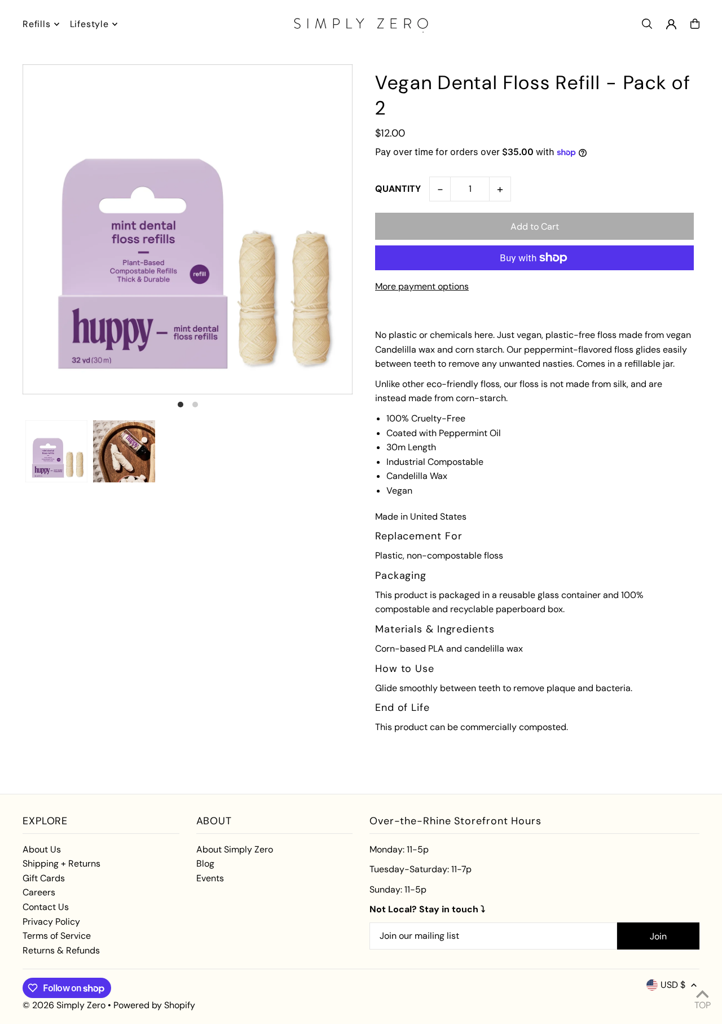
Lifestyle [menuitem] (89, 24)
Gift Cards (44, 878)
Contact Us (46, 907)
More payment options (422, 286)
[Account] (671, 24)
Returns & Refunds (61, 950)
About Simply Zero (234, 849)
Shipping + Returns (61, 863)
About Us (42, 849)
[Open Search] (647, 24)
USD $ (673, 985)
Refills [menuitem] (37, 24)
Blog (205, 863)
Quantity (398, 189)
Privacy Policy (51, 922)
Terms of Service (57, 936)
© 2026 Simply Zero (64, 1005)
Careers (39, 892)
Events (210, 878)
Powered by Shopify (154, 1005)
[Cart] (694, 24)
